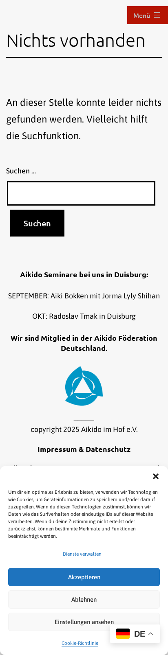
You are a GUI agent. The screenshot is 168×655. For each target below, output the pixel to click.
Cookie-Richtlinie (80, 643)
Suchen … (21, 170)
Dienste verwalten (82, 554)
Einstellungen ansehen (84, 621)
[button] (156, 476)
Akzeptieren (84, 577)
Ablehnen (84, 599)
